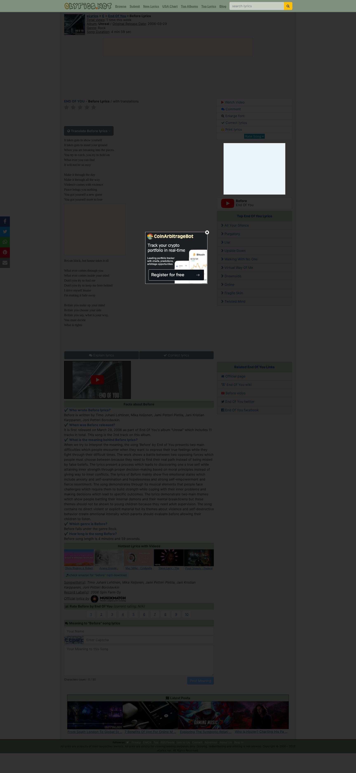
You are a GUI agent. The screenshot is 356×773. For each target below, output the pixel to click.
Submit (135, 6)
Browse (120, 6)
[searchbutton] (288, 6)
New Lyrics (151, 6)
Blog (222, 6)
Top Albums (189, 6)
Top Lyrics (208, 6)
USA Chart (170, 6)
